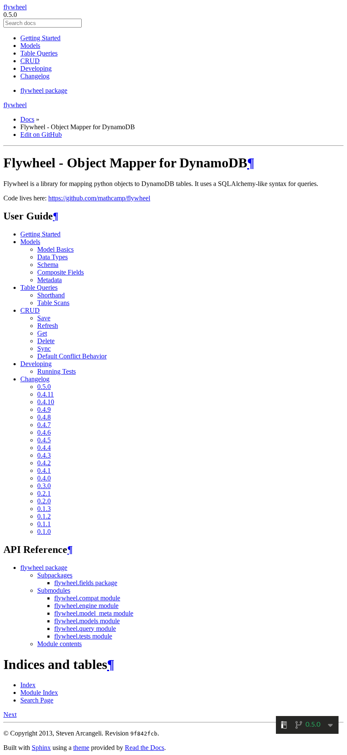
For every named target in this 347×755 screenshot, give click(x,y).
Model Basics (55, 249)
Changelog (35, 76)
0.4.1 (44, 470)
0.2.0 (44, 501)
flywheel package (43, 90)
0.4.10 (45, 401)
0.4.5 (44, 440)
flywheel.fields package (85, 582)
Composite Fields (60, 272)
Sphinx (41, 747)
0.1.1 (44, 523)
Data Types (52, 257)
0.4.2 (44, 462)
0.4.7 (44, 424)
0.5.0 (44, 386)
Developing (36, 68)
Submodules (53, 590)
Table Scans (53, 302)
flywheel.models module (87, 621)
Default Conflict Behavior (72, 356)
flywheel (15, 7)
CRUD (30, 60)
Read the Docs (144, 747)
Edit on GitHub (41, 134)
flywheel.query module (85, 628)
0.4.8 (44, 417)
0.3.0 (44, 485)
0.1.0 (44, 531)
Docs (27, 119)
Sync (44, 348)
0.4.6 (44, 432)
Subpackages (54, 575)
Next (10, 714)
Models (30, 45)
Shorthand (51, 295)
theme (81, 747)
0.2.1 (44, 493)
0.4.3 (44, 455)
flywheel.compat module (87, 598)
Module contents (59, 643)
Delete (46, 340)
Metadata (49, 279)
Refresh (47, 325)
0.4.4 (44, 447)
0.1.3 (44, 508)
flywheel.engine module (86, 605)
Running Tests (56, 371)
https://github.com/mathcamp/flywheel (99, 198)
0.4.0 (44, 478)
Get (42, 333)
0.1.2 (44, 516)
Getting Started (40, 38)
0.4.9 (44, 409)
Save (43, 318)
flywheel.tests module (83, 636)
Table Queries (39, 53)
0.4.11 (45, 394)
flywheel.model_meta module (93, 613)
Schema (47, 264)
